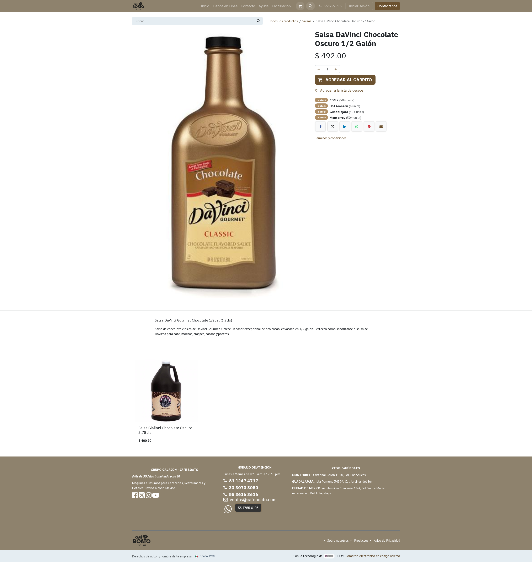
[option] (266, 403)
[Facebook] (320, 126)
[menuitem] (205, 6)
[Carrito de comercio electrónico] (300, 6)
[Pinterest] (369, 126)
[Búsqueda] (258, 21)
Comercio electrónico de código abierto (373, 556)
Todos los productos (283, 21)
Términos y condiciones (330, 138)
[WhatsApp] (357, 126)
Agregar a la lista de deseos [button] (341, 90)
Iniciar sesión (359, 6)
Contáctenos (387, 6)
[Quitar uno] (319, 69)
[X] (333, 126)
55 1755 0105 (248, 508)
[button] (310, 6)
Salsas (306, 21)
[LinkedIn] (345, 126)
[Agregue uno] (336, 69)
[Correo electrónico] (381, 126)
